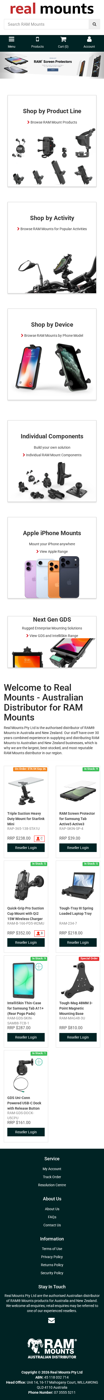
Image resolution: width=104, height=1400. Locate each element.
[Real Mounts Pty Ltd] (52, 7)
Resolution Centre (52, 1185)
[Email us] (51, 1320)
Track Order (52, 1177)
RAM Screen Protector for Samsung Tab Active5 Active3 (77, 818)
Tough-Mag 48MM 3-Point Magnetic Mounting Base (76, 1008)
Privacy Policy (52, 1257)
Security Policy (52, 1273)
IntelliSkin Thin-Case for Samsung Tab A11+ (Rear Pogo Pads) (25, 1008)
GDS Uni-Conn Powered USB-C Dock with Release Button (24, 1103)
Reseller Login (26, 848)
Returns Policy (52, 1265)
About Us (52, 1209)
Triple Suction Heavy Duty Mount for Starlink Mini (25, 818)
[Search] (94, 24)
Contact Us (52, 1225)
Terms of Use (52, 1249)
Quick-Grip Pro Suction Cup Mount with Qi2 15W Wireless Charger (25, 913)
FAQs (52, 1217)
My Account (52, 1169)
